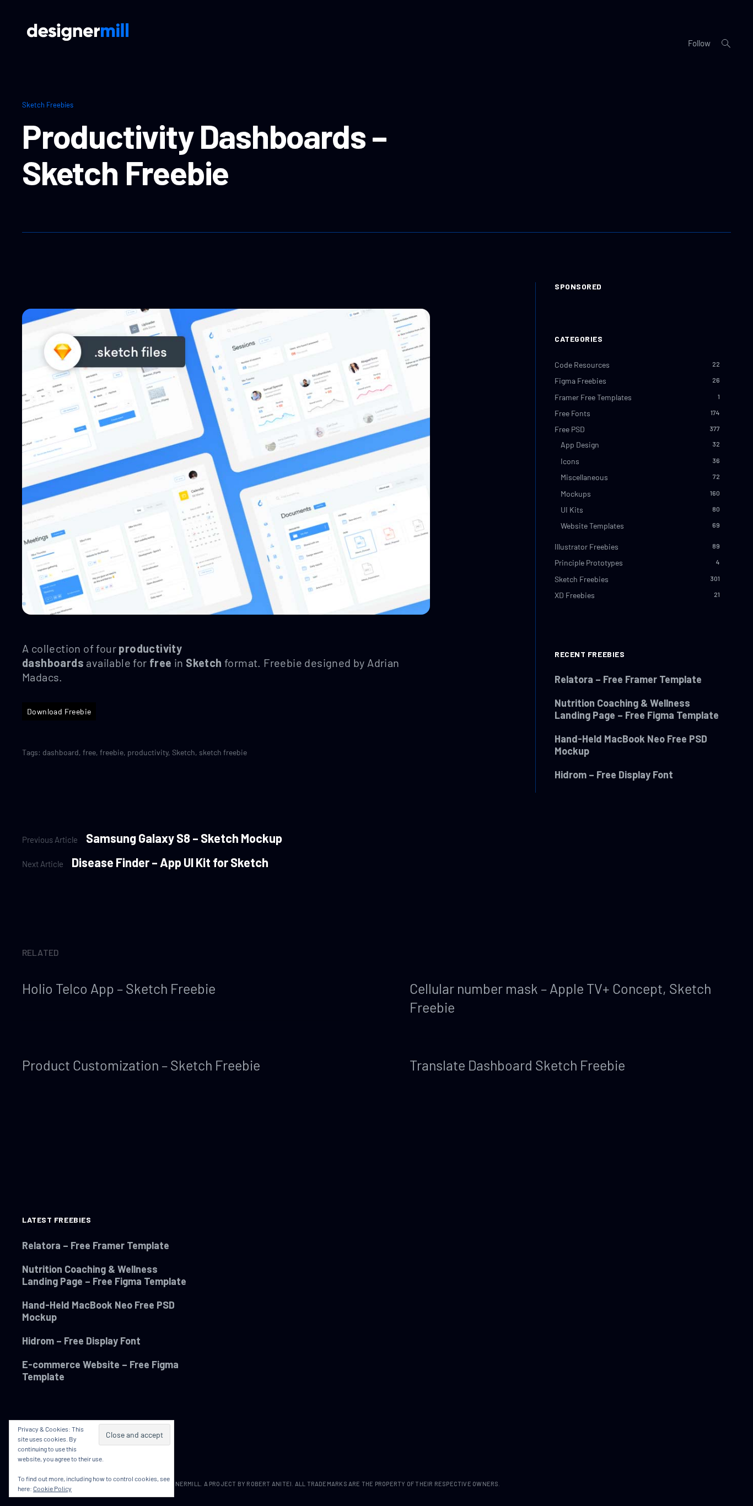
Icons (570, 461)
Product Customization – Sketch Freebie (141, 1065)
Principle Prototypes (589, 562)
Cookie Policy (52, 1488)
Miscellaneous (584, 477)
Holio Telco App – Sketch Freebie (119, 988)
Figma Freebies (580, 380)
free (89, 752)
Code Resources (582, 364)
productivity (147, 752)
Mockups (576, 493)
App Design (580, 444)
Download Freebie (59, 711)
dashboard (60, 752)
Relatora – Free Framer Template (628, 679)
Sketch (183, 752)
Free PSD (570, 429)
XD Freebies (575, 595)
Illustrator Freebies (586, 546)
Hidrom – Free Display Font (614, 774)
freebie (111, 752)
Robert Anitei (269, 1483)
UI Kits (572, 509)
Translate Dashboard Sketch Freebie (517, 1065)
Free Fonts (572, 413)
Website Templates (592, 525)
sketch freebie (223, 752)
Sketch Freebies (47, 104)
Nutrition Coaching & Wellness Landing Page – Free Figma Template (637, 709)
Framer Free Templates (593, 396)
